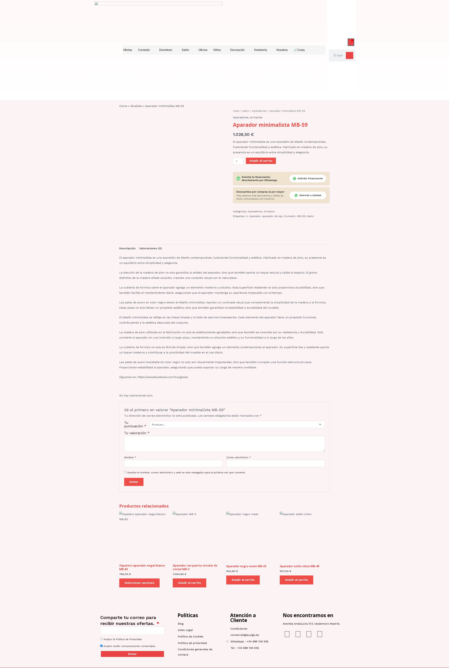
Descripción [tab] (127, 248)
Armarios (256, 117)
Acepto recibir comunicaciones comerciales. (129, 646)
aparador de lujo (272, 216)
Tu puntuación (135, 424)
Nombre (130, 457)
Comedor (144, 49)
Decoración (237, 49)
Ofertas (127, 49)
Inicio (236, 111)
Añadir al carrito (260, 161)
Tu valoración (136, 433)
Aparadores (259, 111)
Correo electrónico (238, 457)
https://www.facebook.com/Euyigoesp (163, 377)
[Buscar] (349, 55)
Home (123, 106)
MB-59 (301, 216)
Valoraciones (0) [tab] (150, 248)
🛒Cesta (299, 49)
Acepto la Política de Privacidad (122, 639)
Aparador (255, 216)
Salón (185, 49)
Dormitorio (165, 49)
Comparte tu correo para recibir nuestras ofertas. (128, 620)
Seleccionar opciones (139, 583)
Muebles (136, 106)
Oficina (203, 49)
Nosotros (282, 49)
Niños (217, 49)
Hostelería (260, 49)
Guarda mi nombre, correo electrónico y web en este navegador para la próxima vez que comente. (186, 472)
